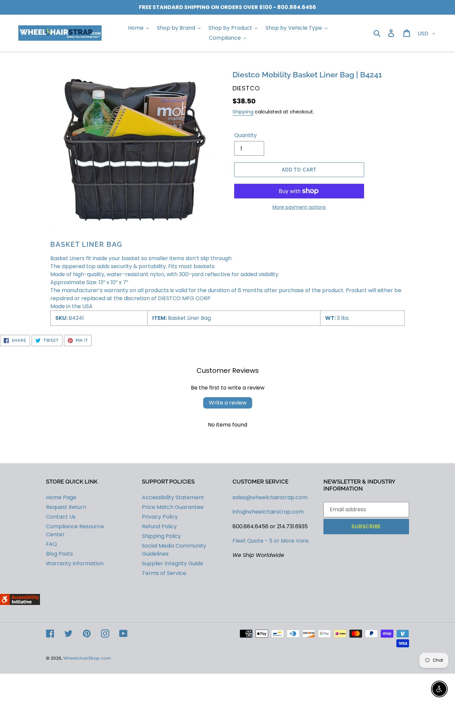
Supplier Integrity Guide (172, 563)
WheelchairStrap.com (87, 658)
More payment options (299, 207)
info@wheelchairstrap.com (268, 512)
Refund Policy (159, 526)
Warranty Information (75, 563)
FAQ (51, 544)
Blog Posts (59, 554)
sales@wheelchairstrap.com (269, 497)
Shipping (242, 111)
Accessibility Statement (173, 497)
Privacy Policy (160, 517)
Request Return (66, 507)
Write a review (227, 403)
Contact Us (61, 517)
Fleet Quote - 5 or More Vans (270, 541)
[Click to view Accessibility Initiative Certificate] (20, 603)
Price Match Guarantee (173, 507)
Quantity (245, 135)
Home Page (61, 497)
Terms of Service (164, 573)
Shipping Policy (161, 536)
